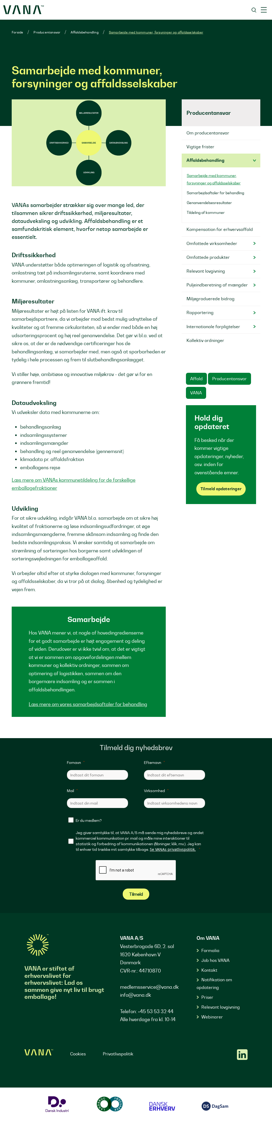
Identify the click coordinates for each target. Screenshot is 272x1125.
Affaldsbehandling (84, 32)
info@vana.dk (135, 995)
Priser (207, 997)
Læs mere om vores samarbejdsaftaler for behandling (88, 704)
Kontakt (209, 970)
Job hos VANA (215, 960)
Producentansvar (46, 32)
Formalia (210, 950)
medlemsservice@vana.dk (149, 987)
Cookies (78, 1053)
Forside (17, 32)
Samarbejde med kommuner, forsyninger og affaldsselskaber (156, 32)
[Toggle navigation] (264, 10)
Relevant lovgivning (220, 1007)
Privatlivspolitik (118, 1053)
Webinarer (212, 1017)
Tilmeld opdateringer (221, 488)
